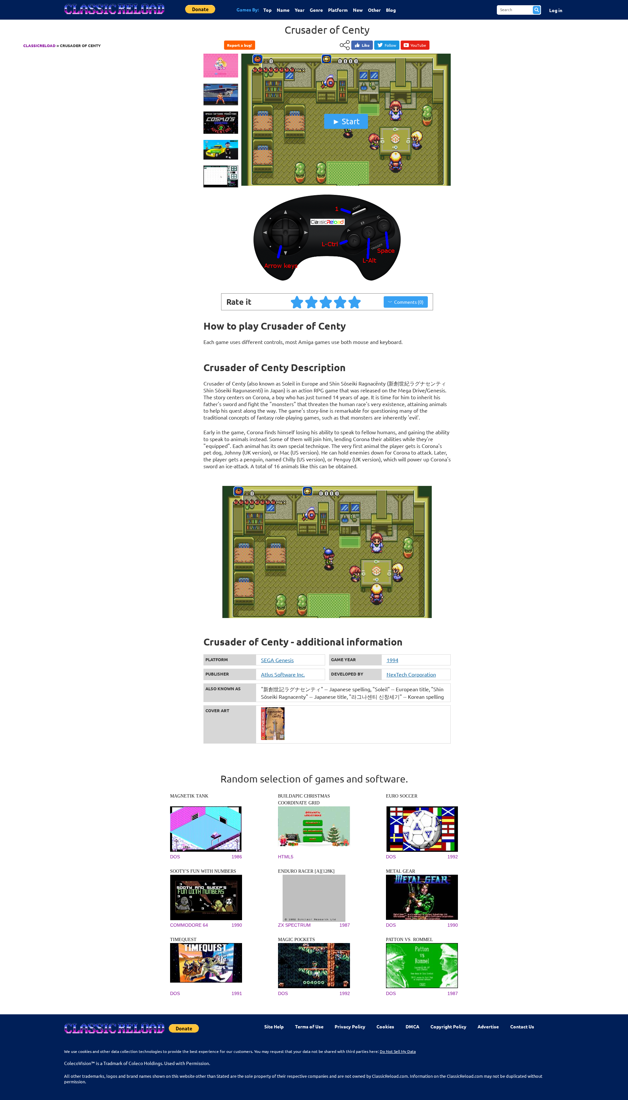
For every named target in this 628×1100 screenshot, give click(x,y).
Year (300, 10)
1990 (237, 925)
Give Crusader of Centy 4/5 (340, 301)
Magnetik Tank (189, 796)
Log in (555, 10)
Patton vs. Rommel (409, 939)
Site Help (274, 1026)
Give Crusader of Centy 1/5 (297, 301)
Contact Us (522, 1026)
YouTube (418, 45)
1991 (237, 993)
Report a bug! (239, 45)
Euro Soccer (401, 796)
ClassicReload (39, 45)
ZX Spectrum (294, 925)
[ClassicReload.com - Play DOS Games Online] (114, 15)
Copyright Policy (448, 1026)
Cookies (385, 1026)
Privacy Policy (350, 1026)
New (358, 10)
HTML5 (285, 856)
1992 (452, 856)
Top (267, 10)
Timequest (183, 939)
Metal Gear (400, 871)
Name (283, 10)
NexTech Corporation (411, 674)
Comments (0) (409, 302)
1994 (392, 660)
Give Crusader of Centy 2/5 (312, 301)
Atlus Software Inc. (283, 674)
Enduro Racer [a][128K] (306, 871)
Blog (391, 10)
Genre (316, 10)
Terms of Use (309, 1026)
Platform (338, 10)
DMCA (412, 1026)
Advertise (488, 1026)
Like (366, 45)
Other (374, 10)
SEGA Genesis (277, 660)
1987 (345, 925)
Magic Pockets (296, 939)
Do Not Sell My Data (398, 1051)
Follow (390, 45)
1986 (237, 856)
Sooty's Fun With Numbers (203, 871)
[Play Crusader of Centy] (346, 184)
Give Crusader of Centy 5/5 (355, 301)
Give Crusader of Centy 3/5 (326, 301)
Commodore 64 (189, 925)
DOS (175, 856)
